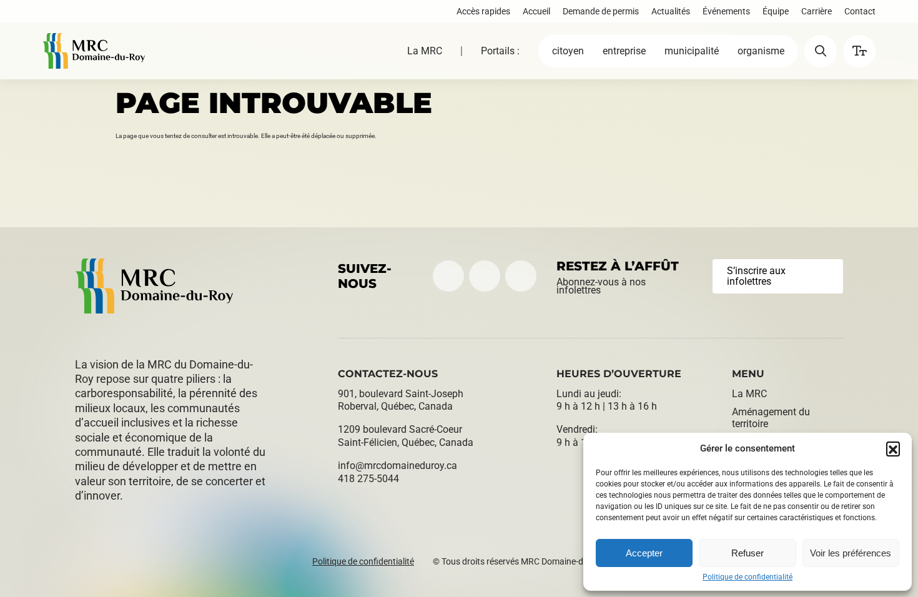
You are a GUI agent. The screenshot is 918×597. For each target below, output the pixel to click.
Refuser (747, 553)
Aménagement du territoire (771, 418)
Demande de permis (601, 11)
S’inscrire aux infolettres (756, 276)
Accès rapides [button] (483, 11)
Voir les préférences (850, 553)
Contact (860, 11)
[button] (893, 448)
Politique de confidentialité (747, 577)
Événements (726, 11)
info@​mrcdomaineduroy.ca (397, 465)
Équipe (776, 11)
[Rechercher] (820, 51)
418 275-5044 (368, 479)
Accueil (536, 11)
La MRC (424, 51)
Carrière (816, 11)
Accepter (644, 553)
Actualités (670, 11)
